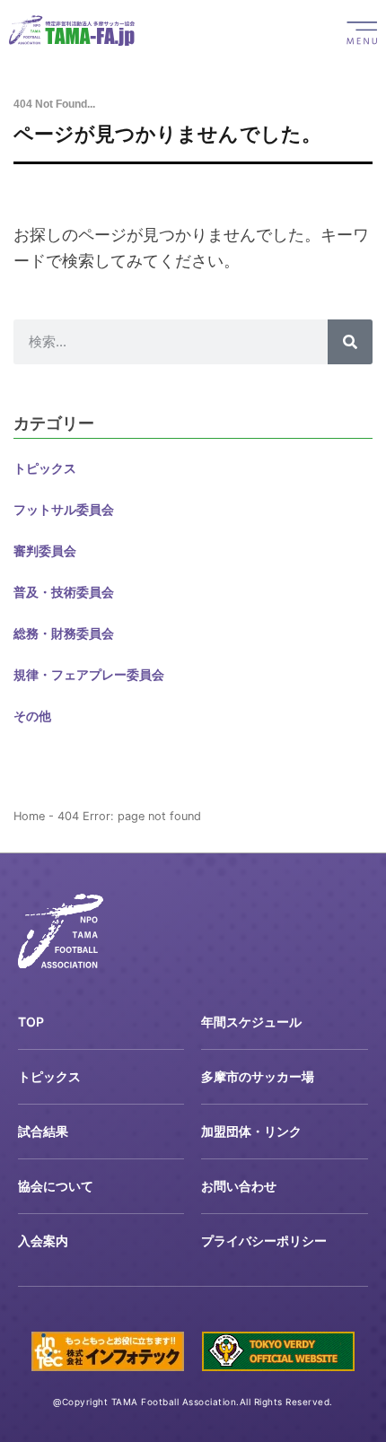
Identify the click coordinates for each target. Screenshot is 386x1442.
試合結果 (43, 1131)
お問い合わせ (238, 1185)
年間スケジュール (251, 1021)
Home (29, 816)
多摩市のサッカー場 (257, 1076)
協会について (55, 1185)
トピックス (44, 468)
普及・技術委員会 (63, 591)
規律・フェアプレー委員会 (88, 674)
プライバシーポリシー (264, 1240)
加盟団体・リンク (251, 1131)
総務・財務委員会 (63, 633)
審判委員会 (44, 550)
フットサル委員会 (63, 509)
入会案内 (43, 1240)
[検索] (350, 341)
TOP (31, 1021)
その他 (32, 715)
